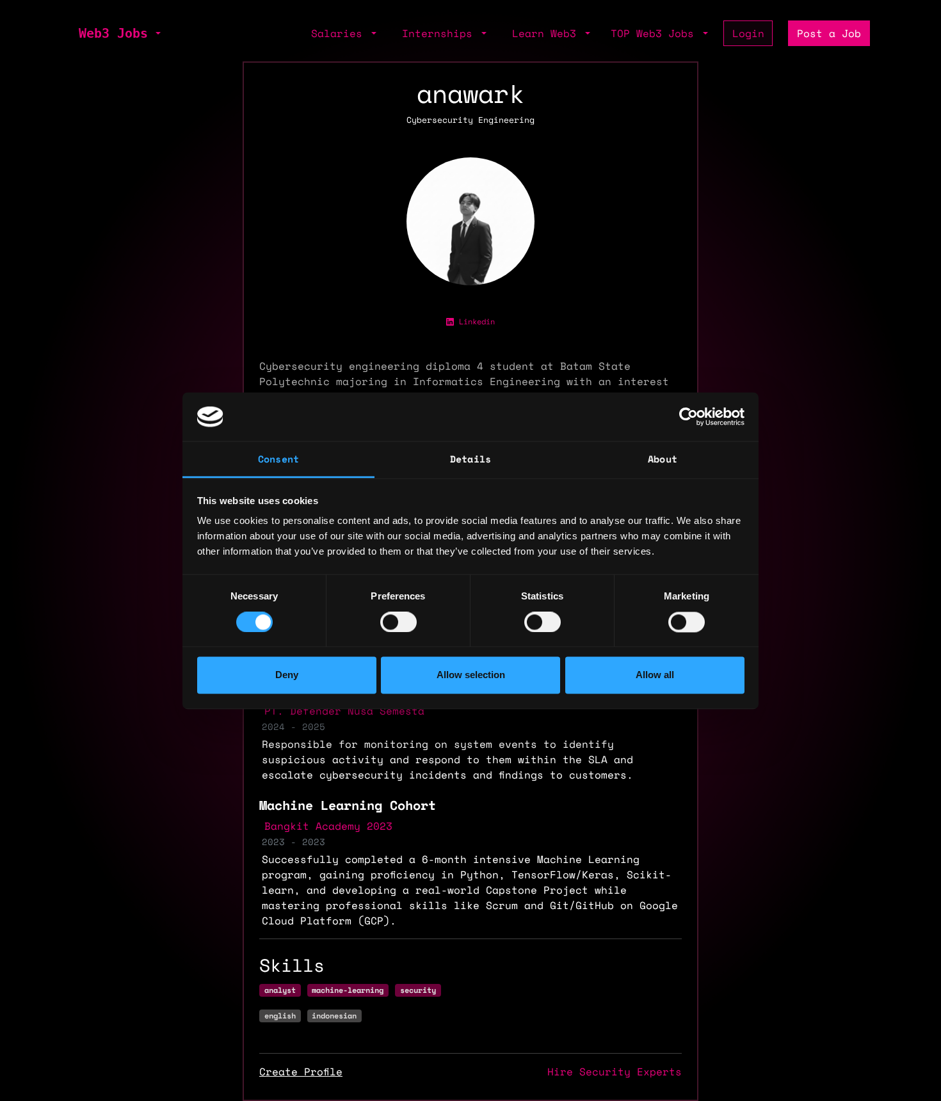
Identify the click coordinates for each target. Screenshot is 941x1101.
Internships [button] (440, 33)
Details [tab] (470, 459)
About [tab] (662, 459)
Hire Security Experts (614, 1071)
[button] (157, 33)
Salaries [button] (340, 33)
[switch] (398, 622)
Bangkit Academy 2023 (328, 826)
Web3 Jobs (113, 33)
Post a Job (829, 33)
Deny (286, 675)
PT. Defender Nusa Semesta (344, 710)
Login (748, 33)
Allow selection (471, 675)
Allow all (655, 675)
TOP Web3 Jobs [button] (655, 33)
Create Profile (300, 1071)
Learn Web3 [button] (547, 33)
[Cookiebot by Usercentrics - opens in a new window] (688, 416)
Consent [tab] (278, 459)
